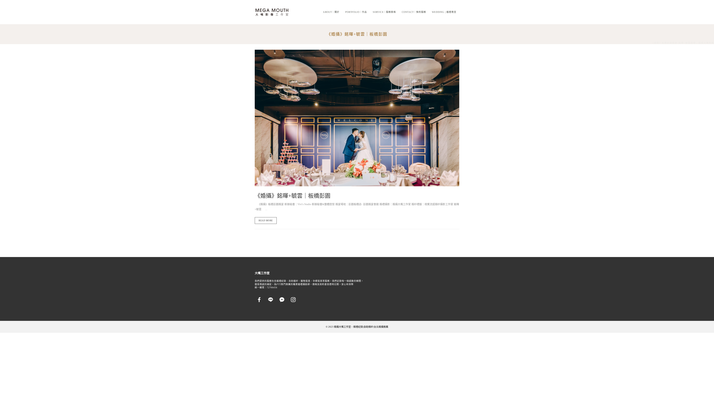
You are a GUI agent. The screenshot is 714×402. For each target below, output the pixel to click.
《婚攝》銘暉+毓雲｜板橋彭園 (292, 196)
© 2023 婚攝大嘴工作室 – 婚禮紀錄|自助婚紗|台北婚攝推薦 (357, 326)
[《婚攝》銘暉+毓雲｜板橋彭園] (357, 118)
